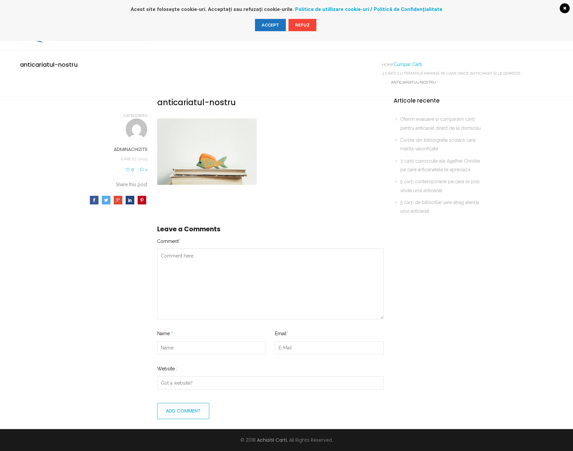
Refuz (302, 25)
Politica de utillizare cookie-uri (332, 9)
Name (165, 333)
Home (388, 64)
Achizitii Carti (272, 440)
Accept (270, 25)
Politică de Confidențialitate (408, 9)
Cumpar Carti (408, 64)
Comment (168, 241)
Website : (167, 368)
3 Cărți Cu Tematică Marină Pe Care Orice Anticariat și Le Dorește (451, 73)
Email (281, 333)
